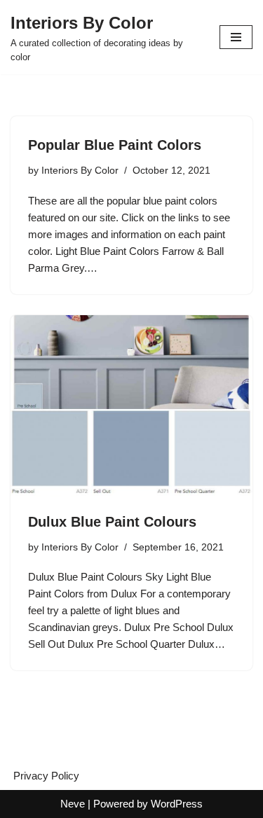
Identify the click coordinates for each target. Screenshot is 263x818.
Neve (72, 804)
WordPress (177, 804)
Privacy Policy (46, 776)
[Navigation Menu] (236, 37)
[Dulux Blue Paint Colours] (131, 406)
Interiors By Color (80, 170)
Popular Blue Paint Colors (114, 145)
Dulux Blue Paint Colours (112, 521)
